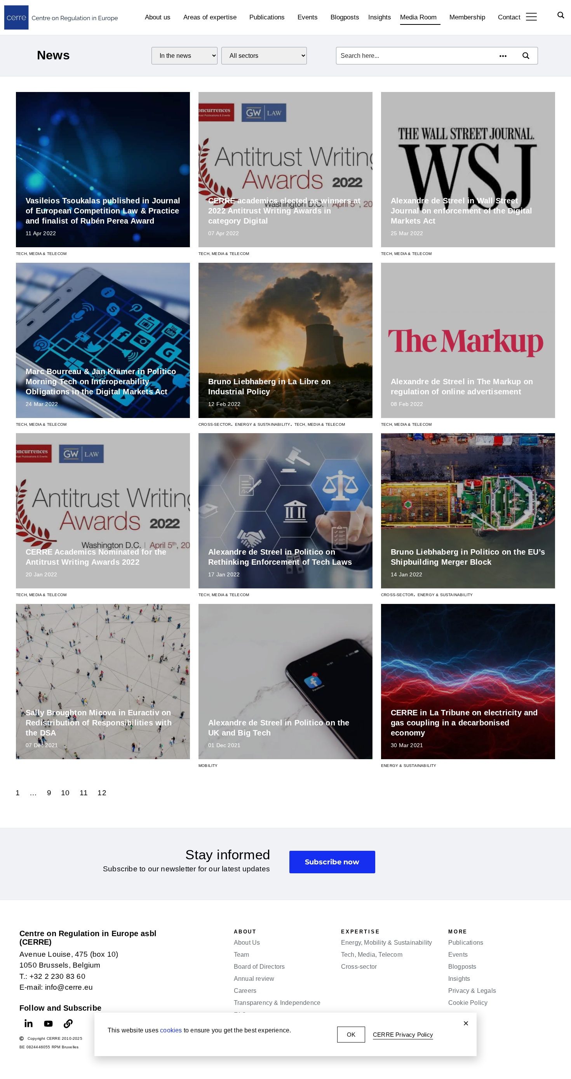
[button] (466, 1023)
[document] (285, 539)
